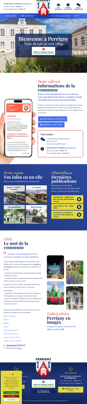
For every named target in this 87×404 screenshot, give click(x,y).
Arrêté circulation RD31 (11, 330)
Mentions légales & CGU (61, 400)
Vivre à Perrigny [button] (27, 16)
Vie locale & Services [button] (60, 16)
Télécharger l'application (53, 119)
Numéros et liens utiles (52, 125)
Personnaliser (11, 399)
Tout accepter (11, 392)
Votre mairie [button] (10, 16)
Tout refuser (11, 396)
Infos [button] (76, 16)
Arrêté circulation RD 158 (12, 341)
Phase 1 (6, 319)
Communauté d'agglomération (43, 391)
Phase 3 (6, 326)
